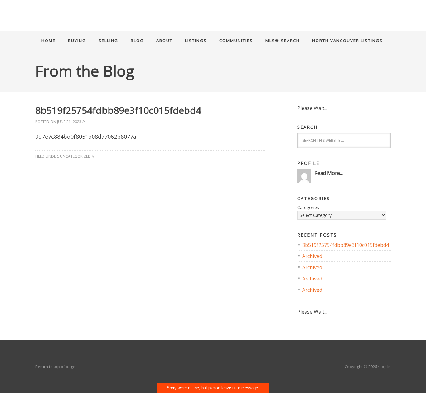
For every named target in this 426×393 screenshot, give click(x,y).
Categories (308, 207)
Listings (196, 40)
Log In (385, 366)
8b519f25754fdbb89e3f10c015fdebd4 (345, 245)
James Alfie (213, 20)
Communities (236, 40)
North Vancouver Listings (347, 40)
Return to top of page (55, 366)
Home (48, 40)
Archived (312, 256)
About (164, 40)
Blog (137, 40)
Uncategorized (75, 156)
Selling (108, 40)
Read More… (328, 173)
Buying (77, 40)
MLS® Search (282, 40)
